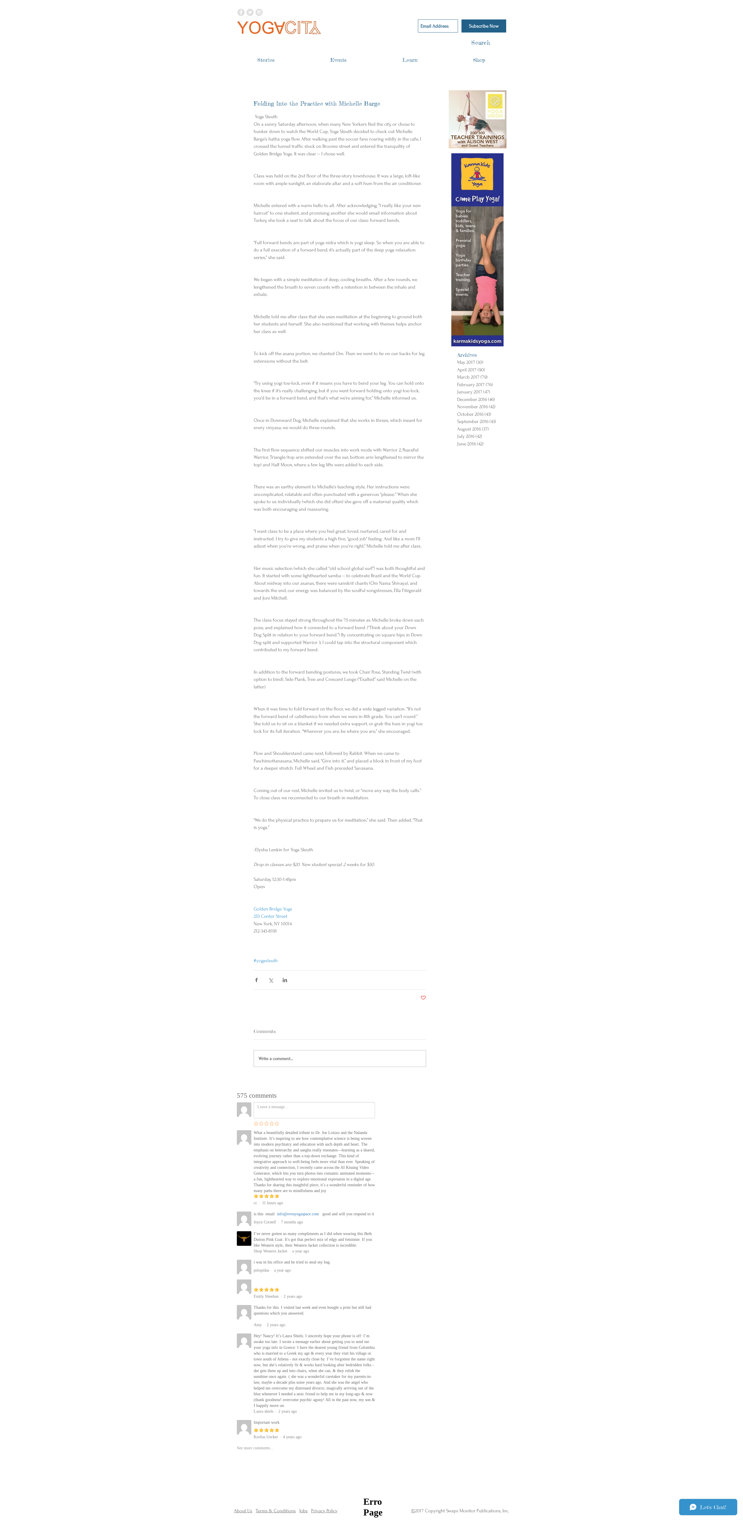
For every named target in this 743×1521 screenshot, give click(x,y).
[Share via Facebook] (256, 980)
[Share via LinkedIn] (285, 980)
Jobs (303, 1510)
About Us (243, 1510)
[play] (494, 143)
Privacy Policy (324, 1510)
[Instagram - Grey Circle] (259, 12)
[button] (266, 60)
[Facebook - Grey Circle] (241, 12)
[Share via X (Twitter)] (270, 980)
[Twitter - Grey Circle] (250, 12)
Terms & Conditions (276, 1510)
